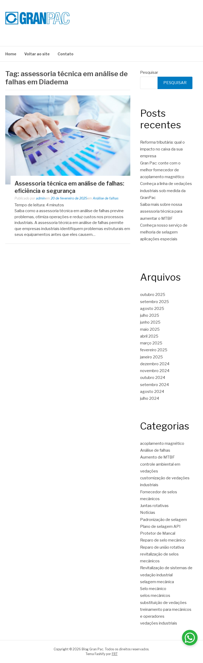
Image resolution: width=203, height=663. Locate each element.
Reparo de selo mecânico (163, 540)
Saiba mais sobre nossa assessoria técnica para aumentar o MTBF (161, 211)
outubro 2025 (152, 294)
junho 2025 (150, 322)
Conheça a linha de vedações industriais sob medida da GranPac (166, 190)
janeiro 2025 (151, 357)
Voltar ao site (37, 54)
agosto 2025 (152, 308)
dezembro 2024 (154, 364)
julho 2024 (149, 398)
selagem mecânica (157, 581)
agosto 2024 (152, 391)
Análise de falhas (105, 198)
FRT (115, 654)
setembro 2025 (154, 301)
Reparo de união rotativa (162, 547)
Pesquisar (149, 72)
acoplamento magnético (162, 443)
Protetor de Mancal (157, 533)
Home (10, 54)
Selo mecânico (153, 588)
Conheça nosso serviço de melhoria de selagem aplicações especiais (163, 232)
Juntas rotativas (154, 505)
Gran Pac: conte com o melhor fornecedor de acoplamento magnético (162, 170)
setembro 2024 (154, 384)
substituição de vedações (163, 602)
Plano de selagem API (160, 526)
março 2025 (151, 343)
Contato (65, 54)
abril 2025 (149, 336)
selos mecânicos (155, 595)
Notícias (147, 512)
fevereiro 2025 (153, 350)
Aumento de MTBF (157, 457)
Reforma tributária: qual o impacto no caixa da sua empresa (162, 149)
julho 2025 (149, 315)
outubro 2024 (152, 377)
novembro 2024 (154, 370)
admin (40, 198)
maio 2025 (150, 329)
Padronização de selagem (163, 519)
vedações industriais (158, 623)
